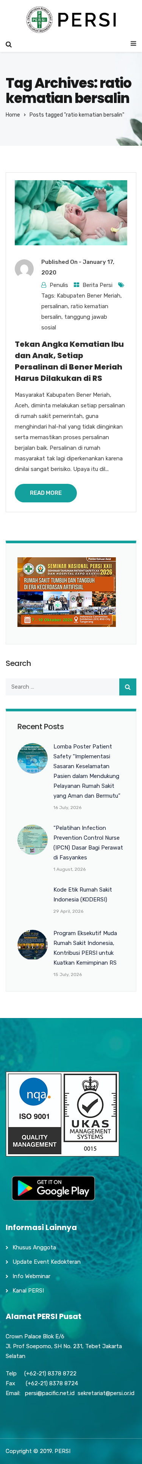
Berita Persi (97, 285)
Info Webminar (31, 1276)
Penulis (59, 285)
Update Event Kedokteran (46, 1261)
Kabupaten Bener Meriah (88, 295)
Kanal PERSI (28, 1290)
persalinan (54, 306)
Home (13, 115)
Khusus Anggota (34, 1247)
